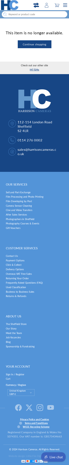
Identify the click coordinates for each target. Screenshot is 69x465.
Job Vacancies (13, 337)
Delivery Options (15, 269)
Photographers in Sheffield (20, 219)
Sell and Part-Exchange (18, 192)
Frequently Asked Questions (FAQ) (24, 282)
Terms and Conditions (36, 423)
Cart (8, 378)
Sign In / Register (15, 374)
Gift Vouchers (13, 228)
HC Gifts (34, 69)
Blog (8, 342)
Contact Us (12, 256)
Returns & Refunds (16, 296)
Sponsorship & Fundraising (20, 346)
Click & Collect (14, 264)
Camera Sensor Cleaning (19, 205)
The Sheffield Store (16, 324)
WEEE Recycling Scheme (36, 426)
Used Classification (16, 287)
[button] (57, 5)
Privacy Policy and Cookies (34, 419)
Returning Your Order (17, 278)
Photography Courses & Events (22, 223)
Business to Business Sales (20, 291)
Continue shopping (34, 44)
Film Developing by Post (19, 201)
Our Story (11, 328)
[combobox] (34, 14)
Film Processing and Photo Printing (24, 196)
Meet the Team (14, 333)
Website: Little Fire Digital (32, 456)
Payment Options (15, 260)
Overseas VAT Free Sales (19, 273)
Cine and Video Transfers (19, 210)
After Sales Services (16, 214)
